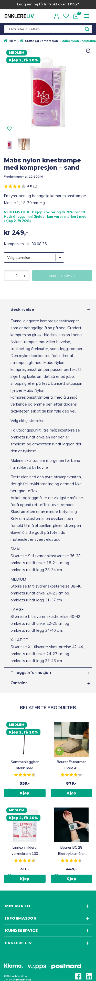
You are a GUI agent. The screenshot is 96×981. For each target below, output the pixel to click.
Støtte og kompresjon (41, 41)
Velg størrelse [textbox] (18, 257)
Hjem (12, 41)
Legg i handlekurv (62, 275)
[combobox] (34, 257)
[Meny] (86, 15)
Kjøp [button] (24, 793)
